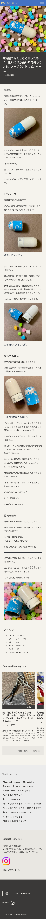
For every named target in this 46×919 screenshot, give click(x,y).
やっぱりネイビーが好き (13, 807)
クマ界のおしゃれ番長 (12, 803)
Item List (25, 893)
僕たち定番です (34, 807)
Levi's (16, 786)
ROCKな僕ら (24, 790)
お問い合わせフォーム (11, 869)
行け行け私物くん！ (12, 3)
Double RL (28, 781)
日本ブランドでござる (12, 816)
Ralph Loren (9, 790)
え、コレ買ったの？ (11, 799)
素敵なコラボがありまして (14, 820)
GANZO (6, 786)
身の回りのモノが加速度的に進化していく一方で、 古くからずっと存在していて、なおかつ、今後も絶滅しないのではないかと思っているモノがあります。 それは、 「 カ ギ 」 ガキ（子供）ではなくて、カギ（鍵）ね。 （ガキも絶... (18, 735)
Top (16, 893)
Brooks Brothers (11, 781)
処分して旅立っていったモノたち (16, 812)
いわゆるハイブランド (12, 794)
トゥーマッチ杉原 (33, 803)
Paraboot (28, 786)
